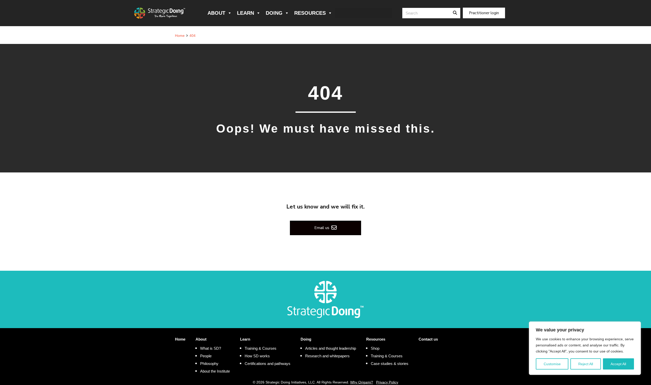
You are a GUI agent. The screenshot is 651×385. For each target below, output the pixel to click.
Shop (375, 348)
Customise (552, 364)
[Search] (455, 13)
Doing (274, 13)
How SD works (257, 356)
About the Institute (215, 371)
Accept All (618, 364)
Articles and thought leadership (330, 348)
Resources (310, 13)
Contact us (428, 339)
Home (180, 339)
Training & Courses (260, 348)
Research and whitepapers (327, 356)
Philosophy (209, 363)
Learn (245, 13)
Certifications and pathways (267, 363)
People (206, 356)
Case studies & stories (389, 363)
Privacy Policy (387, 382)
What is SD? (210, 348)
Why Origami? (361, 382)
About (216, 13)
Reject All (585, 364)
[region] (585, 348)
